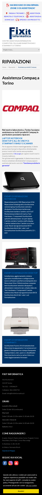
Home (4, 67)
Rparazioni (12, 67)
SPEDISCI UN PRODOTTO (29, 20)
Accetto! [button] (21, 491)
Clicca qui (17, 154)
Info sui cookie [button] (31, 486)
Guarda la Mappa (8, 451)
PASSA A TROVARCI (17, 13)
